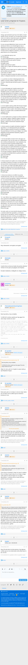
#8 (26, 413)
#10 (26, 502)
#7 (26, 389)
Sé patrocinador (4, 593)
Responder (24, 226)
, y (8, 400)
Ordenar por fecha (9, 234)
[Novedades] (23, 2)
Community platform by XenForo (13, 603)
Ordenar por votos (19, 234)
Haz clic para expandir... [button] (14, 428)
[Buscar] (26, 2)
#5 (26, 311)
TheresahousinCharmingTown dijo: (9, 360)
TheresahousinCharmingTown (13, 306)
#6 (26, 357)
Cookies (13, 595)
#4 (26, 289)
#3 (26, 263)
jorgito (7, 541)
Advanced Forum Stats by (13, 605)
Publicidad (11, 593)
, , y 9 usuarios (11, 229)
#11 (26, 546)
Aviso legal (22, 593)
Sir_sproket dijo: (5, 505)
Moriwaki (7, 258)
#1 (26, 32)
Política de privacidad (5, 595)
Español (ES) (5, 591)
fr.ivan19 (7, 237)
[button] (2, 2)
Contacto (17, 593)
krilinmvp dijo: (5, 416)
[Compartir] (25, 32)
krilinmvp (8, 283)
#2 (26, 243)
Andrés (3, 23)
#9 (26, 460)
